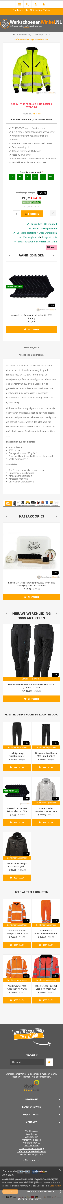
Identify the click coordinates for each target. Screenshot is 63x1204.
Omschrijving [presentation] (31, 347)
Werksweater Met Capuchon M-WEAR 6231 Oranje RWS (17, 988)
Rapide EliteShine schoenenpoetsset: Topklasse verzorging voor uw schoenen (31, 584)
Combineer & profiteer (31, 679)
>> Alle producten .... (31, 1160)
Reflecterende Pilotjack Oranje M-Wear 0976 (46, 987)
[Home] (13, 34)
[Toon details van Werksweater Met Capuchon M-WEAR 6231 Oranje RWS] (17, 968)
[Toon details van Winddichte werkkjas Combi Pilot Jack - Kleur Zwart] (17, 846)
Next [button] (54, 255)
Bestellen (33, 214)
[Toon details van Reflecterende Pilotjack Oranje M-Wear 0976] (46, 968)
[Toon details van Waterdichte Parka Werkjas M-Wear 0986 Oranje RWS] (17, 913)
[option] (31, 299)
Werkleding (31, 1134)
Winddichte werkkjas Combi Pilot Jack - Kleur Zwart (17, 866)
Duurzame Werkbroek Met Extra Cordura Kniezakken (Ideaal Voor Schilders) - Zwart (46, 757)
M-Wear (37, 113)
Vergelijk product (53, 213)
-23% (26, 976)
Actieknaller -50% (14, 286)
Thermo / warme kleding (31, 1148)
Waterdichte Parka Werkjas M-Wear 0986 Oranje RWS (17, 933)
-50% (52, 305)
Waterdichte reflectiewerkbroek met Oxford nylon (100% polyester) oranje (46, 935)
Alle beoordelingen (41, 1076)
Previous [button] (9, 255)
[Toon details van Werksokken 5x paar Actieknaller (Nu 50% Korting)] (31, 286)
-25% (55, 743)
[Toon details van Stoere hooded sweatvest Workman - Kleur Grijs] (46, 790)
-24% (26, 743)
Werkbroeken (31, 1136)
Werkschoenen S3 (31, 1142)
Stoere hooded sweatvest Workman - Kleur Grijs (46, 811)
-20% (42, 193)
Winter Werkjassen (31, 1139)
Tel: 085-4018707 (13, 9)
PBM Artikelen (31, 1145)
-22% (55, 674)
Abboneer (49, 1062)
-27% (55, 798)
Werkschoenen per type (31, 1154)
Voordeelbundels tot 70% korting (45, 9)
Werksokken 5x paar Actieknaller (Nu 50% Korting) (31, 317)
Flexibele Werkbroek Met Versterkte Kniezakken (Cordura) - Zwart (31, 686)
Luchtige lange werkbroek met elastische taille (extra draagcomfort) (17, 757)
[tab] (31, 347)
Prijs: (26, 198)
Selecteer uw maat (31, 172)
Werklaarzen (31, 1131)
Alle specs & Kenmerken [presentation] (31, 355)
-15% (26, 920)
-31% (55, 920)
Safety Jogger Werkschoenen (31, 1151)
